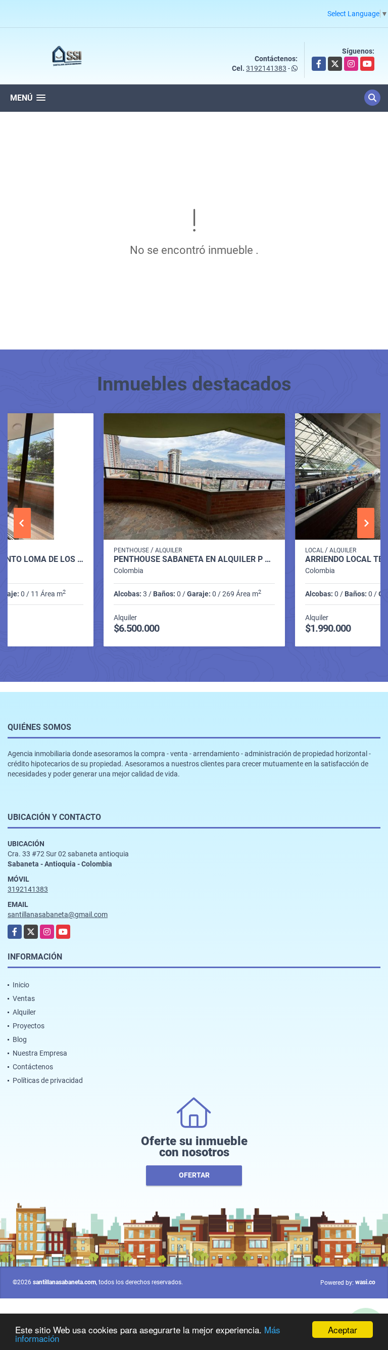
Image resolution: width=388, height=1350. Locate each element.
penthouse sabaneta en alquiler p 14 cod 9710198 (194, 559)
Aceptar (342, 1329)
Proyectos (28, 1026)
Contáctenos (33, 1067)
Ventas (24, 998)
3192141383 (266, 68)
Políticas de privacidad (48, 1080)
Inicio (21, 985)
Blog (20, 1039)
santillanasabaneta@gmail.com (58, 914)
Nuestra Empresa (40, 1053)
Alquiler (24, 1012)
